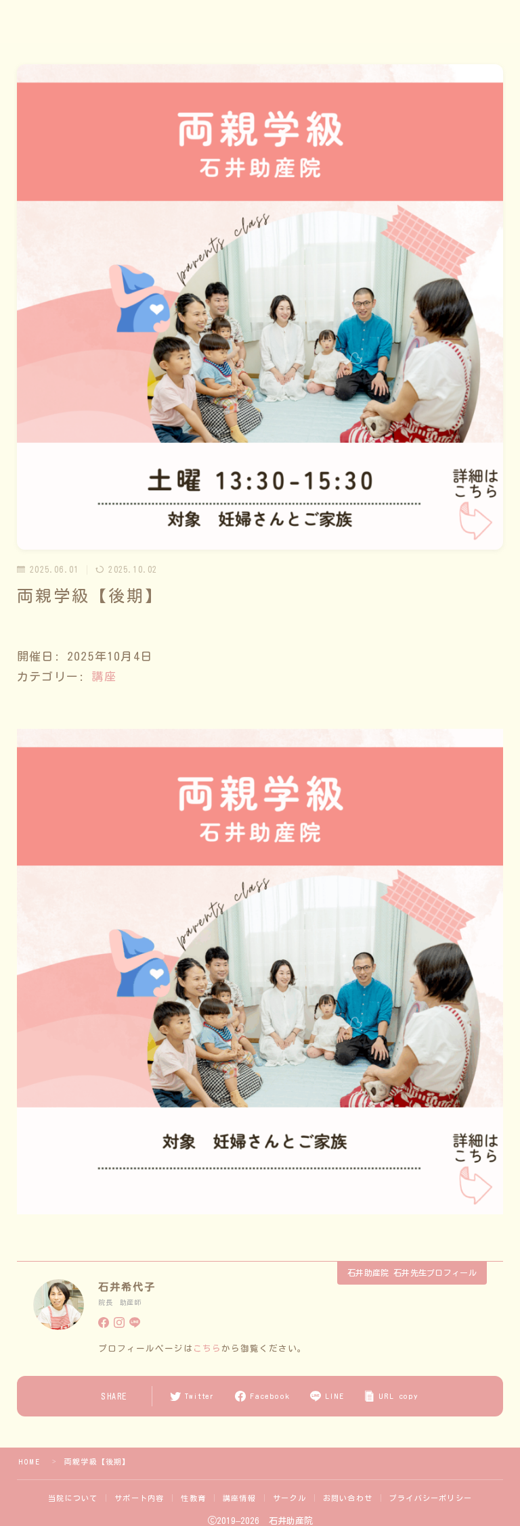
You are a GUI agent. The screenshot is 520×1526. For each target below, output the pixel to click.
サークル (289, 1498)
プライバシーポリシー (430, 1498)
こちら (207, 1348)
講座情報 (239, 1498)
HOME (29, 1461)
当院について (73, 1498)
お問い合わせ (347, 1498)
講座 (103, 676)
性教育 (193, 1498)
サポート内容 (139, 1498)
